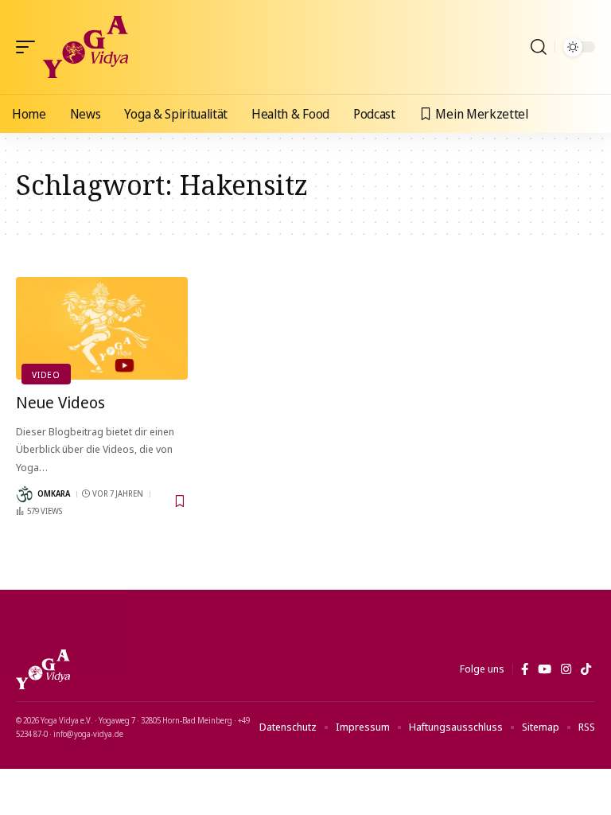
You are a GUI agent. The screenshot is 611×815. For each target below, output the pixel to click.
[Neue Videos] (102, 328)
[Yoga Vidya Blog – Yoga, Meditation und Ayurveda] (43, 669)
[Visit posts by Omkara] (24, 494)
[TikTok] (586, 669)
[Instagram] (566, 669)
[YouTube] (544, 669)
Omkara (53, 493)
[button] (29, 47)
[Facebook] (524, 669)
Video (46, 374)
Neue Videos (60, 402)
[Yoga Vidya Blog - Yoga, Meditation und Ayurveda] (85, 47)
